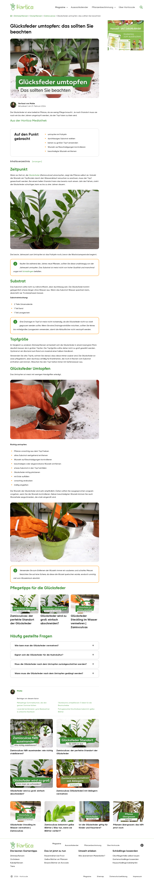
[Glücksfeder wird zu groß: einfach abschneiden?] (54, 603)
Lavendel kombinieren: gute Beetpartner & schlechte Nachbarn (33, 710)
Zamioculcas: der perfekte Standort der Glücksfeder (22, 619)
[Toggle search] (141, 7)
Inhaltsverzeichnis (26, 161)
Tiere (12, 866)
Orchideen (15, 859)
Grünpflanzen (36, 16)
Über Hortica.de (127, 7)
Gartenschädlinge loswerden (126, 859)
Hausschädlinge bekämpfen (125, 863)
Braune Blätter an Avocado (56, 863)
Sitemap (100, 876)
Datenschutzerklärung (118, 876)
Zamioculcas (49, 16)
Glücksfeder (34, 175)
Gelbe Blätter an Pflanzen (56, 859)
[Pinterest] (142, 845)
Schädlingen (27, 271)
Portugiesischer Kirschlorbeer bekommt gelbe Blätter (76, 710)
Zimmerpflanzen (21, 16)
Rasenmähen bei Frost (54, 856)
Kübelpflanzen (16, 863)
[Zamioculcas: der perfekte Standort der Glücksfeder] (24, 603)
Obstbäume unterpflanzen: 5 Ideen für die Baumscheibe (75, 704)
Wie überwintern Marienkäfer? (91, 856)
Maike (19, 691)
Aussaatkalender (79, 7)
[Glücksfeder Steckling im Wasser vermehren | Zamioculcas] (85, 603)
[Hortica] (22, 6)
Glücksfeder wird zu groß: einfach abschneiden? (53, 619)
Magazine (87, 876)
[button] (67, 7)
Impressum (137, 876)
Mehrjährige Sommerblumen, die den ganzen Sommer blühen (32, 704)
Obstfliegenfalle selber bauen (126, 856)
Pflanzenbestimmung (102, 7)
